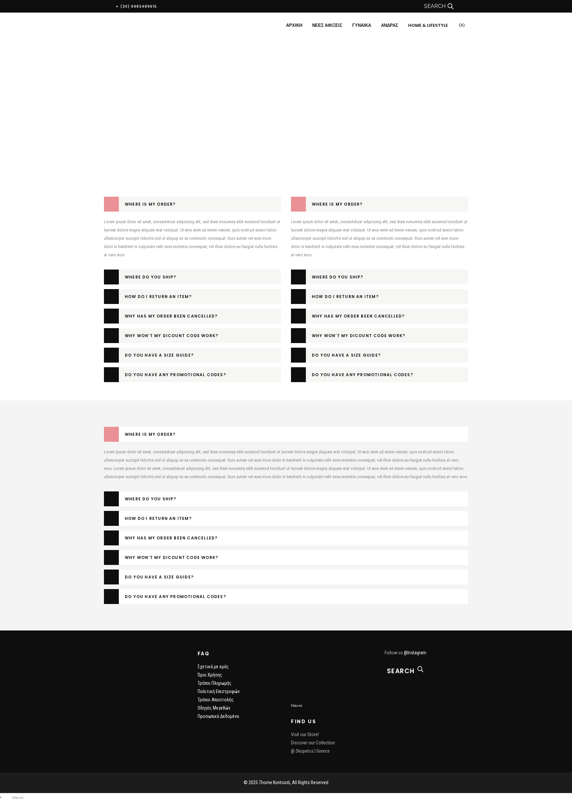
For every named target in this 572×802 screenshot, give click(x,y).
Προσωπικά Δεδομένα (218, 716)
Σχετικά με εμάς (213, 666)
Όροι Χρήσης (210, 674)
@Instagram (415, 652)
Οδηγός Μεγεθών (214, 708)
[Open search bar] (450, 6)
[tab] (192, 204)
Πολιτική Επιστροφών (219, 691)
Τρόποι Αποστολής (216, 699)
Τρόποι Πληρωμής (214, 683)
